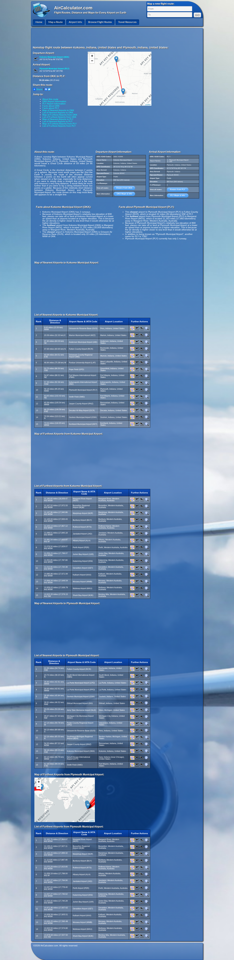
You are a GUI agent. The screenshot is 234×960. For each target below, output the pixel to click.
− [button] (92, 61)
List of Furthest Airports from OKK (59, 117)
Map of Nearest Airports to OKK (58, 110)
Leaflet (148, 104)
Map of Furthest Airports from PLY (59, 123)
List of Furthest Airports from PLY (59, 126)
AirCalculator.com (73, 7)
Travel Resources (127, 22)
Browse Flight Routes (100, 22)
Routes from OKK (124, 188)
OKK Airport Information (54, 101)
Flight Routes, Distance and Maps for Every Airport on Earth (90, 12)
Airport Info (75, 22)
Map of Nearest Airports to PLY (57, 119)
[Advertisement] (117, 37)
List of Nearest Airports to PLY (57, 121)
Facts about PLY (50, 108)
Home (38, 22)
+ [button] (92, 56)
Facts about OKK (51, 106)
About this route (50, 99)
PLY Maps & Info (177, 195)
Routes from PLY (177, 189)
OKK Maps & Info (124, 194)
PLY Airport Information (54, 103)
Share (39, 89)
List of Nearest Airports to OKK (57, 112)
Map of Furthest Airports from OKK (59, 114)
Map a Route (55, 22)
